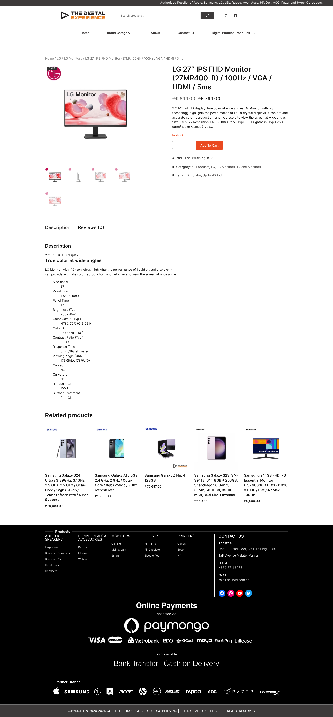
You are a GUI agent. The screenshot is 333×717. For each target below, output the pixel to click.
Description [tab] (57, 227)
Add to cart (209, 145)
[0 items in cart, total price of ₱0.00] (226, 15)
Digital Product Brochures (231, 33)
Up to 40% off (213, 175)
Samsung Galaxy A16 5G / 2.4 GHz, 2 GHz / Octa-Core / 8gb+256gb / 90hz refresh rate (116, 482)
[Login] (235, 15)
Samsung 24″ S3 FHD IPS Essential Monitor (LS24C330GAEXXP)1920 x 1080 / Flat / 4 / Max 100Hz (266, 485)
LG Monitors (73, 58)
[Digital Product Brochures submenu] (255, 33)
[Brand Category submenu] (135, 33)
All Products (200, 167)
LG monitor (193, 175)
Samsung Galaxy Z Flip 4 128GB (165, 477)
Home (49, 58)
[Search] (207, 15)
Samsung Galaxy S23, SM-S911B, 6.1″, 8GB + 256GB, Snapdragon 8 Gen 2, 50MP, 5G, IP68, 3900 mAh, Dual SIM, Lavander (216, 485)
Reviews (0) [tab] (91, 227)
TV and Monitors (248, 167)
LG (59, 58)
